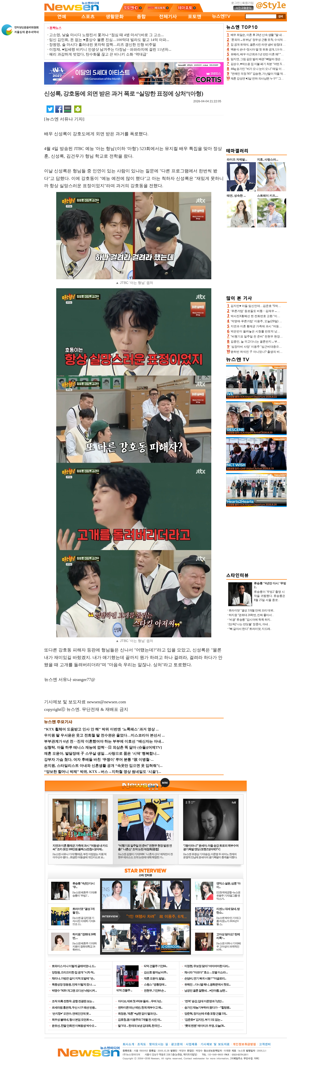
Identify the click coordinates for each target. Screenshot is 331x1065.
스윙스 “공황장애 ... (155, 984)
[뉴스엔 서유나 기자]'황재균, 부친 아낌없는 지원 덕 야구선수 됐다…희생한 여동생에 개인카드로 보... (79, 856)
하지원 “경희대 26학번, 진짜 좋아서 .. (251, 615)
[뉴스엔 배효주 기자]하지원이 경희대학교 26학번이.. (84, 946)
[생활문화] (114, 20)
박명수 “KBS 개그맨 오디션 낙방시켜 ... (74, 990)
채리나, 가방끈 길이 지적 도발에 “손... (73, 978)
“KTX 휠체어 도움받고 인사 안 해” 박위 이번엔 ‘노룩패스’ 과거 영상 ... (101, 729)
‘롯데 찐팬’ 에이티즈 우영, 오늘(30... (204, 1025)
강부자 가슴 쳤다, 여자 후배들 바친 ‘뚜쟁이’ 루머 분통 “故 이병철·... (99, 759)
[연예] (61, 20)
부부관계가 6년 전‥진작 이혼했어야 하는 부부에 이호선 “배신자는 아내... (104, 741)
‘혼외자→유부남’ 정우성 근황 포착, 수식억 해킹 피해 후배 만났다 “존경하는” (277, 39)
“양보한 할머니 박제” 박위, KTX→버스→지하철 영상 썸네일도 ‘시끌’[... (102, 772)
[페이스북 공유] (59, 109)
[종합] (141, 20)
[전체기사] (168, 20)
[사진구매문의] (243, 9)
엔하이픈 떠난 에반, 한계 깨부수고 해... (140, 1007)
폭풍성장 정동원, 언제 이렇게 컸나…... (74, 984)
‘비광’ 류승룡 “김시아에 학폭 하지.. (250, 619)
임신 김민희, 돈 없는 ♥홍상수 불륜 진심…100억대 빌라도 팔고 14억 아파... (109, 40)
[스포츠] (88, 20)
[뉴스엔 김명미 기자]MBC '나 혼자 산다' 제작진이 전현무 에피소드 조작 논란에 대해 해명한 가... (145, 856)
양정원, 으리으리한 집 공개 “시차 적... (73, 972)
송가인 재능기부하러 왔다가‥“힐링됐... (207, 1007)
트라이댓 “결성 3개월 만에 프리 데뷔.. (252, 610)
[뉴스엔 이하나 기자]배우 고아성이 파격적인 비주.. (228, 946)
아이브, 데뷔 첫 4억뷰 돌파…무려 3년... (140, 1001)
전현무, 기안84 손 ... (155, 990)
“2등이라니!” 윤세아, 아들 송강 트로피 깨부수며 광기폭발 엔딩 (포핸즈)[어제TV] (210, 847)
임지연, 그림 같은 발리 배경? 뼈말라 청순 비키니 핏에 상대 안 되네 (271, 59)
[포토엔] (194, 20)
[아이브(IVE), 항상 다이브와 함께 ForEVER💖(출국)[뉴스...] (256, 398)
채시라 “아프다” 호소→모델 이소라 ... (206, 972)
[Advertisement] (256, 113)
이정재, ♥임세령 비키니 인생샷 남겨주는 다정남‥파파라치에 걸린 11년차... (110, 49)
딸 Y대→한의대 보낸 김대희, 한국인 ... (140, 1025)
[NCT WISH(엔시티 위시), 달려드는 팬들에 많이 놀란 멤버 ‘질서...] (256, 470)
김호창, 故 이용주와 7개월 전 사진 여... (139, 1019)
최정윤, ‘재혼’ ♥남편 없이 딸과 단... (137, 1013)
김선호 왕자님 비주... (156, 972)
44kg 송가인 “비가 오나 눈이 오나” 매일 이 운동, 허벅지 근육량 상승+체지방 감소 (280, 69)
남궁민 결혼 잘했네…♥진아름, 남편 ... (205, 990)
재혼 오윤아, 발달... (155, 978)
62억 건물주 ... (124, 990)
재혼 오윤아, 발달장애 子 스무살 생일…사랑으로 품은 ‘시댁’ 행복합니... (101, 753)
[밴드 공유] (67, 109)
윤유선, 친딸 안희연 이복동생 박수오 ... (74, 1025)
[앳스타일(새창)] (271, 8)
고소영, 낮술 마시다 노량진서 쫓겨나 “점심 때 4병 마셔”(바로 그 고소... (106, 35)
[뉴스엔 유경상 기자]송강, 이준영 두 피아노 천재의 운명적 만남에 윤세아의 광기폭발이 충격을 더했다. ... (210, 857)
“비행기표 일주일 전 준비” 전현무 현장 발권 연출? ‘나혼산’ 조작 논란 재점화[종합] (145, 847)
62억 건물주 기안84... (155, 966)
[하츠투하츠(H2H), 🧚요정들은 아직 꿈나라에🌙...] (256, 506)
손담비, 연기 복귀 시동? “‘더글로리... (205, 978)
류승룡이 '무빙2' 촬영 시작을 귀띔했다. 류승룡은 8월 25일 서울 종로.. (269, 596)
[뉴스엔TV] (221, 20)
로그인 (235, 3)
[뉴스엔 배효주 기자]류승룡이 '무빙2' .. (84, 894)
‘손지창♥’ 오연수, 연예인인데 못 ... (71, 1013)
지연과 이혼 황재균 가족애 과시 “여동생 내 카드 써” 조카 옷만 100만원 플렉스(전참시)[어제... (80, 847)
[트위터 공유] (50, 109)
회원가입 (248, 3)
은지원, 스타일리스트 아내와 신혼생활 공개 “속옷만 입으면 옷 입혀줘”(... (103, 766)
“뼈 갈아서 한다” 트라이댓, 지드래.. (250, 629)
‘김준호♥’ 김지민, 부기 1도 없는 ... (203, 1019)
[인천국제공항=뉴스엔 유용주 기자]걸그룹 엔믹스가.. (228, 895)
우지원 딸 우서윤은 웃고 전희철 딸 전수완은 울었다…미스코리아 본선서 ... (104, 735)
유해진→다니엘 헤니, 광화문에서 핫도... (207, 984)
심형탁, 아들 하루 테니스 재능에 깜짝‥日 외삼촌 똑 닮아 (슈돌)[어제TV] (103, 747)
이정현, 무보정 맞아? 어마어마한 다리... (206, 966)
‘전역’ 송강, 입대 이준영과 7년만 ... (203, 1001)
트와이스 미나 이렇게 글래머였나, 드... (74, 966)
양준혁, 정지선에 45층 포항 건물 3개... (205, 1013)
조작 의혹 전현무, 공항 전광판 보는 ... (73, 1001)
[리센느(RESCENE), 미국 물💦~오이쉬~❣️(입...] (256, 434)
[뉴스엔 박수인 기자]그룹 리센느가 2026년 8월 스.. (228, 921)
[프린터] (77, 109)
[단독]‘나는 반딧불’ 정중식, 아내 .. (249, 624)
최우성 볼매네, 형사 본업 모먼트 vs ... (73, 1019)
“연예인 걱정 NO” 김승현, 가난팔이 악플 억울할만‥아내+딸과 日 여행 (273, 73)
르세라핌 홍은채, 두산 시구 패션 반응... (74, 1007)
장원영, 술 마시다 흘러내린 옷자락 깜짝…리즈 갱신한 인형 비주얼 (102, 45)
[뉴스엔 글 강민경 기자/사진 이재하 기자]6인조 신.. (83, 921)
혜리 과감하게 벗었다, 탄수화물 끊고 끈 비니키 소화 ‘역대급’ (98, 54)
